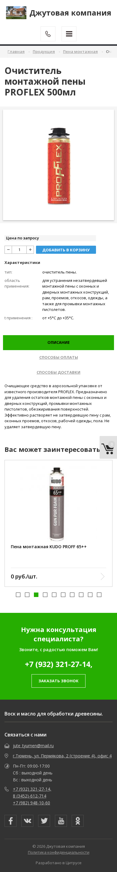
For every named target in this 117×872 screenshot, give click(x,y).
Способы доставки (58, 372)
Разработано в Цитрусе (59, 862)
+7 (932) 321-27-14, (58, 664)
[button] (18, 595)
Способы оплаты (58, 357)
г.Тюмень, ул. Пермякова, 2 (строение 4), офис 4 (62, 756)
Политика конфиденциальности (58, 852)
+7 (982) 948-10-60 (31, 803)
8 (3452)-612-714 (29, 796)
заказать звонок (58, 680)
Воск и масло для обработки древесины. (53, 713)
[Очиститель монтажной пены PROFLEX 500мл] (59, 165)
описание (58, 342)
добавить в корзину (66, 250)
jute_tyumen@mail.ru (33, 745)
